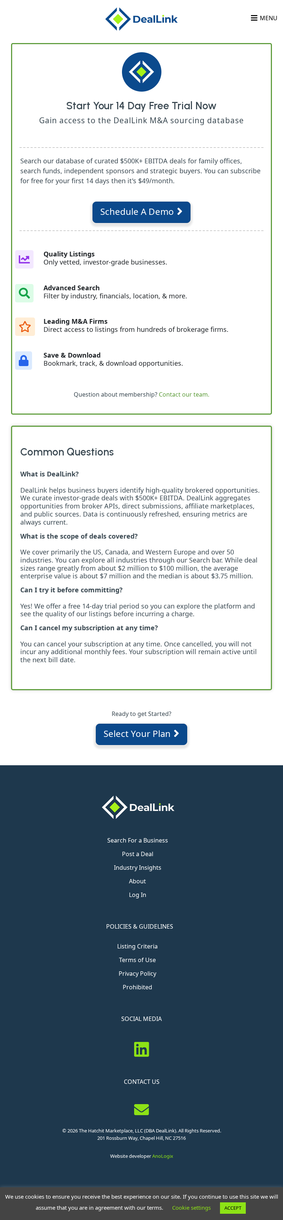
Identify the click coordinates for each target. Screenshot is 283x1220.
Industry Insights (137, 867)
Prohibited (137, 987)
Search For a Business (137, 840)
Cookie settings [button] (191, 1207)
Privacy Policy (137, 973)
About (137, 881)
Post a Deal (137, 854)
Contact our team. (184, 394)
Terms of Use (137, 960)
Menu (268, 18)
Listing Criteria (137, 946)
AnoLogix (162, 1156)
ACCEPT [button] (232, 1208)
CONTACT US (142, 1082)
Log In (137, 895)
